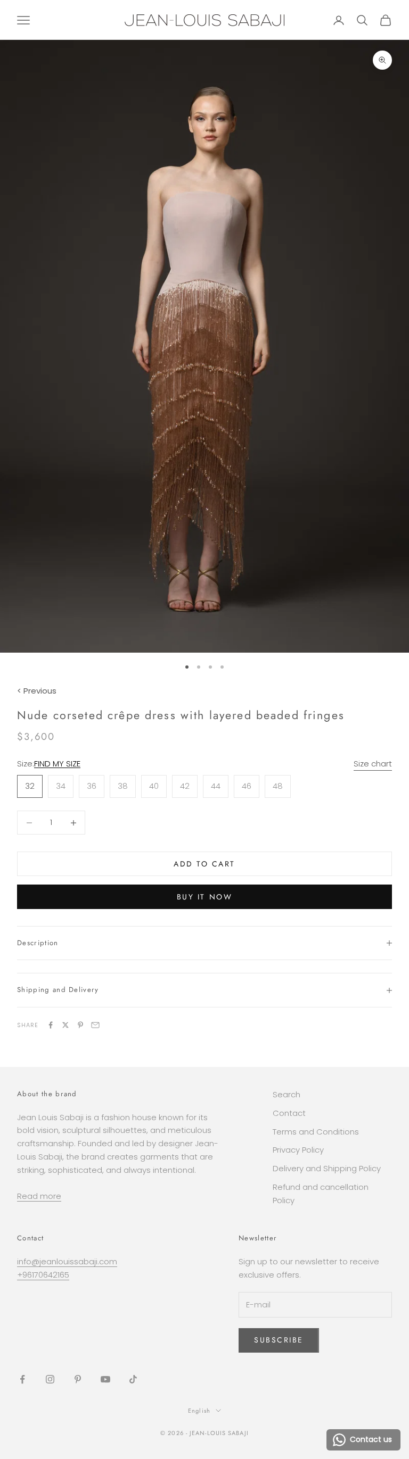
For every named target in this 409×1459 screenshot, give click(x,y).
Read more (39, 1196)
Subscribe (279, 1340)
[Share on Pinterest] (80, 1025)
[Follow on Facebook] (22, 1379)
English (199, 1410)
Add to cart (204, 863)
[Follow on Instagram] (50, 1379)
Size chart (373, 763)
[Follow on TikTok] (133, 1379)
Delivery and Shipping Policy (327, 1168)
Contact (289, 1113)
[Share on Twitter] (65, 1025)
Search (286, 1094)
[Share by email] (95, 1025)
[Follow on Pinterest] (77, 1379)
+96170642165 (43, 1274)
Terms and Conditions (316, 1131)
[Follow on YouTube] (105, 1379)
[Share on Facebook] (50, 1025)
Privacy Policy (298, 1149)
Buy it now (204, 896)
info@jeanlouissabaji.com (67, 1261)
